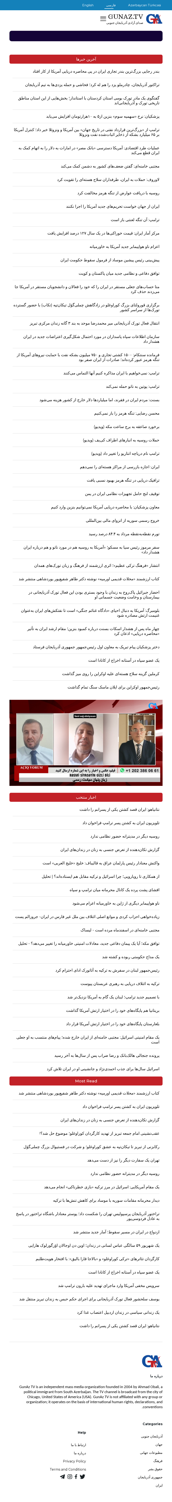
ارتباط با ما (78, 1445)
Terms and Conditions (68, 1469)
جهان (159, 1445)
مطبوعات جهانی (151, 1453)
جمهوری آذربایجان (150, 1477)
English (88, 5)
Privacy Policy (74, 1461)
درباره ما (80, 1453)
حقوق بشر (155, 1469)
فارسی (111, 5)
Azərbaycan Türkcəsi (144, 5)
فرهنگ (158, 1461)
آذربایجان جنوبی (152, 1436)
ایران (159, 1485)
